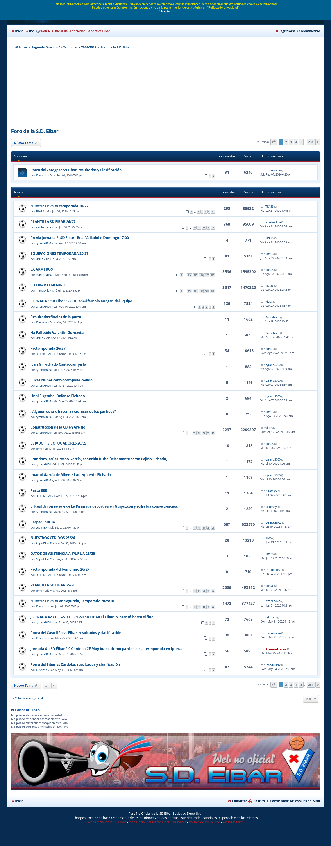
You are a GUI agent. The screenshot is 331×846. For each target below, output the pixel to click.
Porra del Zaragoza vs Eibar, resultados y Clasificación (76, 169)
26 (213, 227)
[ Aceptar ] (165, 11)
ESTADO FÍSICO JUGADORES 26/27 (58, 443)
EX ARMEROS (41, 269)
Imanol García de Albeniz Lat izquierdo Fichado (70, 474)
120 (206, 291)
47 (199, 606)
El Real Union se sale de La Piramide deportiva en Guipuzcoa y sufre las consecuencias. (104, 506)
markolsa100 (44, 275)
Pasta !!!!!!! (39, 490)
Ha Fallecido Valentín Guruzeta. (57, 332)
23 (199, 227)
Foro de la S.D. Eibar (34, 131)
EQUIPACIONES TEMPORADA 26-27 (59, 253)
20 (208, 527)
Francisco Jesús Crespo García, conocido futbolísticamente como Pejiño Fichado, (98, 458)
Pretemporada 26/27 (47, 348)
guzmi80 (41, 527)
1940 (39, 449)
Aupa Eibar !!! (44, 543)
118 (212, 275)
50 (213, 606)
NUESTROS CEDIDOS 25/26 (52, 537)
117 (206, 275)
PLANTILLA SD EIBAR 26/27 (52, 221)
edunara (271, 617)
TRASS (40, 211)
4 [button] (296, 142)
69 (208, 590)
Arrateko (271, 491)
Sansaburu (272, 317)
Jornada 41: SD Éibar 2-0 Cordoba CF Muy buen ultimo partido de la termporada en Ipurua (106, 648)
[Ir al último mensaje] (282, 170)
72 (199, 433)
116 (201, 275)
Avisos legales (233, 822)
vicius (39, 259)
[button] (273, 142)
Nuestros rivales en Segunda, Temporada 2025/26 (72, 600)
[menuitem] (17, 31)
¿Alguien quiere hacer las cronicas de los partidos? (73, 411)
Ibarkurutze (273, 170)
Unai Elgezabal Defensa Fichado (57, 395)
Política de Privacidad (204, 822)
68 (204, 590)
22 (194, 227)
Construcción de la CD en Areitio (57, 427)
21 (213, 527)
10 (213, 211)
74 (208, 433)
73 (204, 433)
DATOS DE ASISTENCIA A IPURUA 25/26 (62, 553)
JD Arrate (41, 175)
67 (199, 590)
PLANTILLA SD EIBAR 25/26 (52, 585)
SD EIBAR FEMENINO (47, 285)
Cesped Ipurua (42, 522)
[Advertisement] (165, 91)
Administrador (275, 649)
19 (204, 527)
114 (189, 275)
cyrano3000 (43, 243)
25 (208, 227)
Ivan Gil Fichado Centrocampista (58, 364)
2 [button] (286, 142)
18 (199, 527)
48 (204, 606)
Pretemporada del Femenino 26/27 (59, 569)
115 (195, 275)
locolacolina (43, 227)
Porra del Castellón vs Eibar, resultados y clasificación (76, 632)
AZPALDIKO (273, 601)
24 (204, 227)
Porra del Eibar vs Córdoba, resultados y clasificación (75, 664)
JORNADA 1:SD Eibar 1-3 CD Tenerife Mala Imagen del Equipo (81, 301)
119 (201, 291)
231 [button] (310, 142)
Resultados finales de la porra (55, 316)
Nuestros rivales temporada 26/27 (59, 205)
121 (212, 291)
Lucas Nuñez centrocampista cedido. (61, 380)
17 (194, 527)
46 (194, 606)
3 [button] (291, 142)
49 (208, 606)
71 (194, 433)
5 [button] (301, 142)
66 (194, 590)
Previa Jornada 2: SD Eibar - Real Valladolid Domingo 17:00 (79, 237)
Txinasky (271, 507)
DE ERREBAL (44, 354)
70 (213, 590)
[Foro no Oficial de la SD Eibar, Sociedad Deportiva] (165, 761)
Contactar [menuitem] (239, 801)
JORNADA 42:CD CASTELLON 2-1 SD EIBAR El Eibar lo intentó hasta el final (92, 616)
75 (213, 433)
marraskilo (43, 290)
